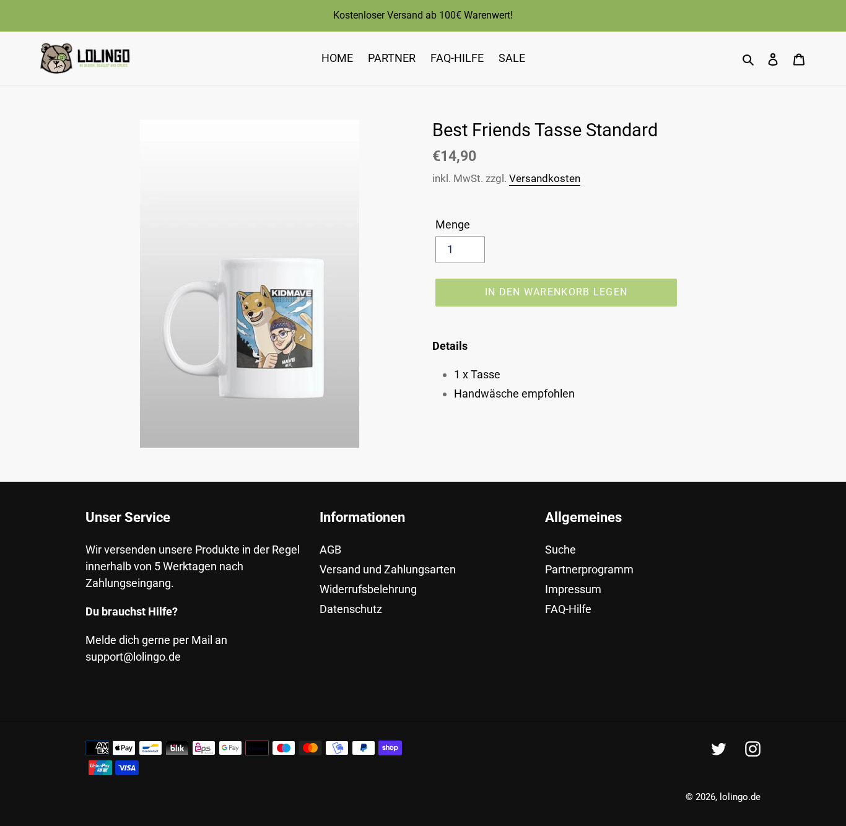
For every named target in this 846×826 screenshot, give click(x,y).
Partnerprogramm (589, 569)
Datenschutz (351, 608)
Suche (560, 549)
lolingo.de (740, 796)
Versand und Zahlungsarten (388, 569)
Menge (452, 224)
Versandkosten (544, 178)
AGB (330, 549)
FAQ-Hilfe (568, 608)
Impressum (573, 589)
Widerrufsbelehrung (368, 589)
